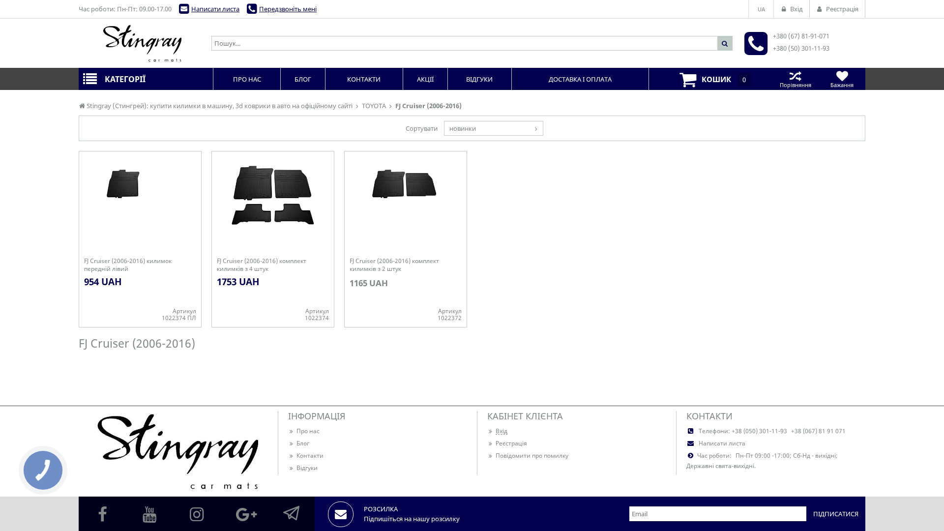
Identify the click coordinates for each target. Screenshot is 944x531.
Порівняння (795, 84)
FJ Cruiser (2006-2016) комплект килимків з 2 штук (394, 265)
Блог (302, 443)
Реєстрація (511, 443)
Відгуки (307, 468)
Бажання (842, 84)
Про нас (308, 431)
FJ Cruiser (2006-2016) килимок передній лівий (128, 265)
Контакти (310, 455)
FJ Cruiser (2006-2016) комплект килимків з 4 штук (261, 265)
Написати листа (215, 8)
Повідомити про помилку (532, 455)
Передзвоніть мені (288, 8)
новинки (462, 128)
